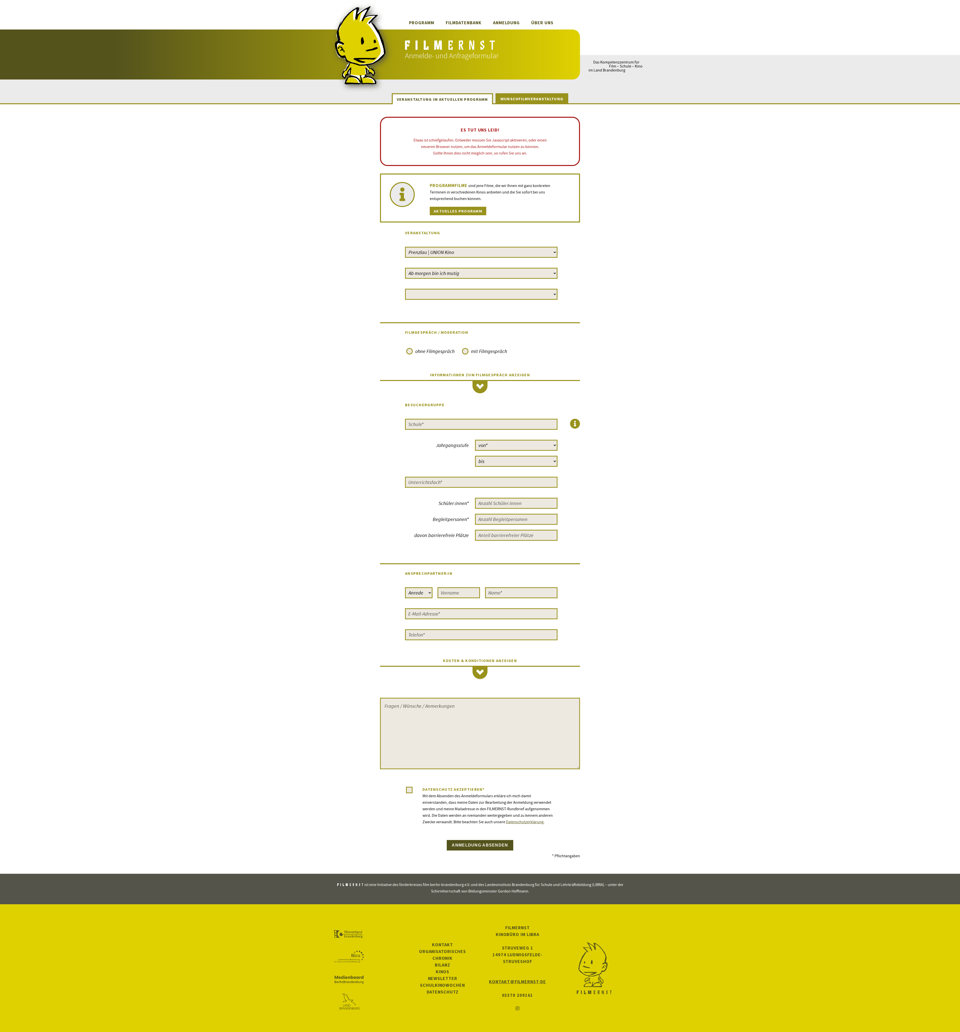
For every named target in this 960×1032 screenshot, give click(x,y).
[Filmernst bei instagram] (518, 1009)
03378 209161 (517, 995)
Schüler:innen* (453, 503)
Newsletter (442, 978)
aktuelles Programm (458, 211)
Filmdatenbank (464, 23)
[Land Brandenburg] (349, 1002)
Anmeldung (506, 23)
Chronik (442, 958)
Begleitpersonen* (451, 519)
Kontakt (442, 945)
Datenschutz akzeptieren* (453, 789)
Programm (421, 23)
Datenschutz (442, 992)
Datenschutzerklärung (525, 821)
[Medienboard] (349, 980)
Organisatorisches (442, 951)
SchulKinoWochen (442, 985)
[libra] (349, 957)
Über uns (542, 23)
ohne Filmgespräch (434, 351)
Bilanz (442, 965)
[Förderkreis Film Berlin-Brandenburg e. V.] (349, 934)
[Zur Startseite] (451, 47)
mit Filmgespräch (489, 351)
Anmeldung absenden (480, 845)
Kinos (443, 971)
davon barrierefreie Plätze (441, 535)
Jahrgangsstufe (452, 445)
